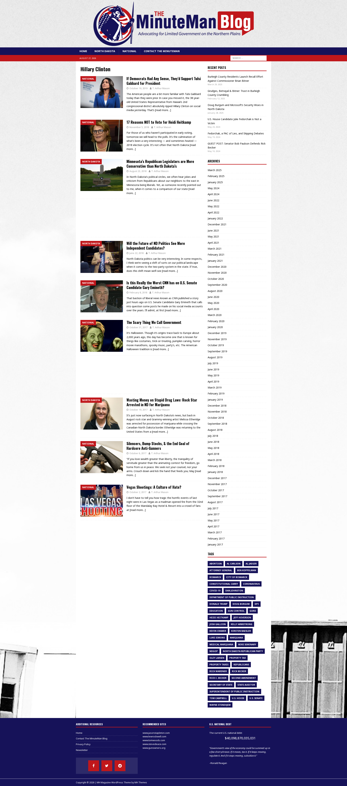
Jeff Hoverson (242, 617)
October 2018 (216, 417)
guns (253, 610)
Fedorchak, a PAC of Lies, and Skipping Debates (236, 133)
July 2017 (213, 508)
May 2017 (213, 520)
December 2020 (217, 266)
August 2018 (215, 430)
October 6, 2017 (137, 453)
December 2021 (217, 224)
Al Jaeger (251, 563)
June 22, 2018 (136, 253)
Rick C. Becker (217, 677)
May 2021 (213, 236)
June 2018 (213, 441)
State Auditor (246, 684)
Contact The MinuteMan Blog (91, 738)
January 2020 (215, 327)
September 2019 (217, 351)
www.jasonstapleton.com (156, 732)
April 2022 (213, 212)
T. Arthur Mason (161, 88)
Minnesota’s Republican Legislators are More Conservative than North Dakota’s (160, 164)
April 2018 (213, 454)
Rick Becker (239, 671)
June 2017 (213, 514)
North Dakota (105, 51)
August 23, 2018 (137, 171)
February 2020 (216, 321)
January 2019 (215, 399)
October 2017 (216, 490)
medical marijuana (221, 644)
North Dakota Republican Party (243, 651)
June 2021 (213, 230)
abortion (215, 563)
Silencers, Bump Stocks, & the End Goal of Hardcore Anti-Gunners (158, 446)
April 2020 (213, 309)
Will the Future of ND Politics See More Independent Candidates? (156, 246)
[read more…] (163, 110)
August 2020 (215, 291)
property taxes (218, 664)
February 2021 (216, 254)
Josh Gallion (217, 624)
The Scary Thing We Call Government (154, 322)
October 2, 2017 (137, 492)
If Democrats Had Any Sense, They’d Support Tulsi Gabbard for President (164, 81)
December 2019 (217, 333)
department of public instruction (231, 597)
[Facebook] (93, 765)
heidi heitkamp (218, 617)
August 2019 (215, 357)
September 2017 (217, 496)
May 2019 (213, 375)
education (216, 610)
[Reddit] (120, 765)
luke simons (217, 637)
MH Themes (140, 782)
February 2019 (216, 393)
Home (83, 51)
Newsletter (82, 750)
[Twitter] (106, 765)
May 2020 (213, 303)
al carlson (234, 563)
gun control (236, 610)
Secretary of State (220, 684)
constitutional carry (223, 583)
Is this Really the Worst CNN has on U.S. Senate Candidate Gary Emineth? (162, 285)
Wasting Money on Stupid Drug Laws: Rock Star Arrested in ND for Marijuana (162, 402)
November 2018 (217, 411)
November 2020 (217, 272)
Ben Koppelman (246, 570)
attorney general (220, 570)
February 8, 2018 (138, 292)
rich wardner (218, 671)
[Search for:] (248, 58)
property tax (237, 657)
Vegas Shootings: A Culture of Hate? (154, 487)
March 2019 (215, 387)
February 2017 (216, 538)
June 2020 (213, 297)
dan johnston (234, 590)
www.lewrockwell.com (154, 736)
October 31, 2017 (138, 327)
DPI (257, 604)
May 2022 (213, 206)
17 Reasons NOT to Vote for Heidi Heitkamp (159, 122)
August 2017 (215, 502)
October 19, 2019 (138, 88)
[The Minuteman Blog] (173, 45)
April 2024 (213, 194)
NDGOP (213, 651)
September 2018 (217, 423)
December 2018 (217, 405)
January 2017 (215, 544)
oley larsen (216, 657)
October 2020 (216, 279)
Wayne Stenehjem (220, 704)
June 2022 (213, 200)
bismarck (215, 577)
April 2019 (213, 381)
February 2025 (216, 176)
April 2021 (213, 242)
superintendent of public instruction (234, 691)
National (129, 51)
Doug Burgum (241, 604)
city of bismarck (236, 577)
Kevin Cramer (217, 630)
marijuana (236, 637)
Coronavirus (251, 583)
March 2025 (215, 170)
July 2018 (213, 435)
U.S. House (238, 698)
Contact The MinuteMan (162, 51)
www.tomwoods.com (154, 740)
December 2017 (217, 478)
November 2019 (217, 339)
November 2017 (217, 484)
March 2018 (215, 460)
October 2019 (216, 345)
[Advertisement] (141, 218)
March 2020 (215, 315)
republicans (241, 664)
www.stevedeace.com (154, 744)
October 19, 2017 (138, 409)
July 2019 (213, 363)
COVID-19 (214, 590)
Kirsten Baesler (241, 630)
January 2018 (215, 472)
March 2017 (215, 532)
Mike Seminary (247, 644)
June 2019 (213, 369)
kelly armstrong (241, 624)
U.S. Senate (256, 698)
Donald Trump (218, 604)
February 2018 (216, 466)
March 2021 (215, 248)
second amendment (244, 677)
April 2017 (213, 526)
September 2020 (217, 284)
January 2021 (215, 260)
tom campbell (218, 698)
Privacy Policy (83, 744)
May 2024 (213, 188)
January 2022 (215, 218)
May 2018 (213, 448)
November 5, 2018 (139, 127)
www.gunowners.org (154, 747)
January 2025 (215, 182)
